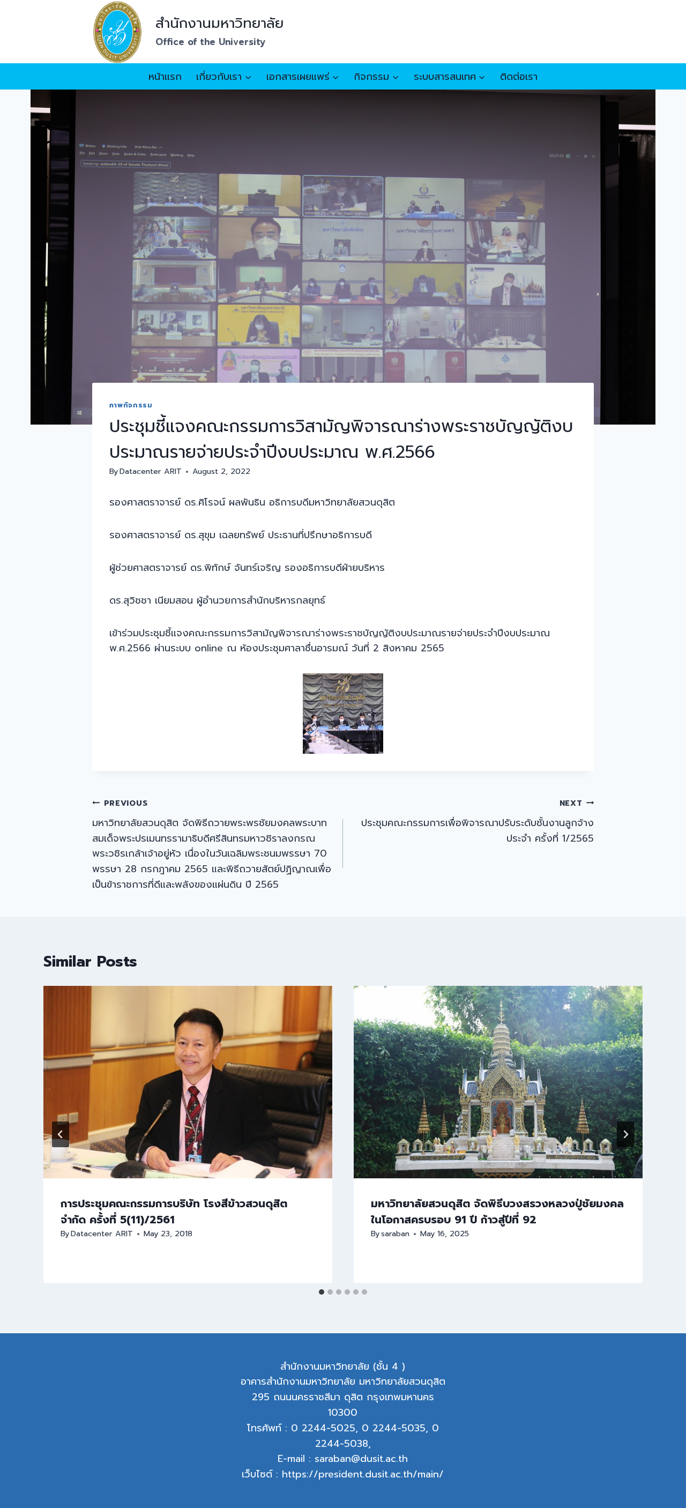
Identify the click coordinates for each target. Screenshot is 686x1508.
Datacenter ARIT (151, 471)
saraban (395, 1233)
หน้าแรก (165, 76)
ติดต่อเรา (519, 76)
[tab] (321, 1292)
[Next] (625, 1134)
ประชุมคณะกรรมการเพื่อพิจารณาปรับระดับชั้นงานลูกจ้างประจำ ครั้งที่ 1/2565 (477, 821)
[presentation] (187, 1082)
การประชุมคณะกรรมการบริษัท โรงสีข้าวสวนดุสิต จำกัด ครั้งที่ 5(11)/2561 (174, 1211)
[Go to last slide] (60, 1134)
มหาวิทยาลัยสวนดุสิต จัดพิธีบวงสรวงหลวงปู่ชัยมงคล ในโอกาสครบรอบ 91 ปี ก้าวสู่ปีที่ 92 (497, 1211)
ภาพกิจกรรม (131, 405)
